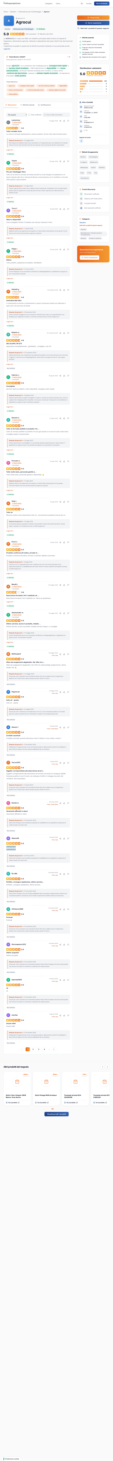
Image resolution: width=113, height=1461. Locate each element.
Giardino (13, 12)
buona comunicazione (16, 90)
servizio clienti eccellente (47, 86)
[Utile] (64, 121)
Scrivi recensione (94, 23)
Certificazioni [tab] (46, 105)
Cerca (58, 3)
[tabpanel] (38, 581)
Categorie (48, 3)
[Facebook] (81, 141)
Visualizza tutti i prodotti (56, 1114)
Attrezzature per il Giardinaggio (30, 12)
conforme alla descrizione (35, 90)
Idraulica (83, 238)
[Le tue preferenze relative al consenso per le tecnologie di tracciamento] (11, 1459)
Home (6, 12)
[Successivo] (107, 1067)
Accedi (88, 3)
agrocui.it (21, 18)
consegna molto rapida (27, 86)
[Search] (82, 3)
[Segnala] (68, 121)
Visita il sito (94, 18)
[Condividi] (60, 121)
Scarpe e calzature (95, 238)
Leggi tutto (7, 49)
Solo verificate (36, 115)
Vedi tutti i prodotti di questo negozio (94, 28)
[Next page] (54, 1049)
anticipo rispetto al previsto (57, 90)
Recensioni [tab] (12, 105)
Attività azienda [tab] (28, 105)
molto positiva (13, 94)
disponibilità (63, 86)
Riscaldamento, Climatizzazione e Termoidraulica (91, 234)
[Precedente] (103, 1067)
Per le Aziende (101, 3)
